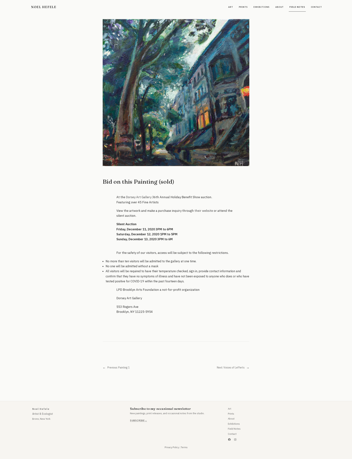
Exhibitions (234, 423)
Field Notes (234, 428)
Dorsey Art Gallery (138, 197)
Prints (231, 413)
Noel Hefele (43, 7)
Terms (184, 447)
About (231, 418)
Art (229, 408)
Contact (232, 433)
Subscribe (137, 420)
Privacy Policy (172, 447)
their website (204, 211)
